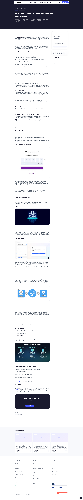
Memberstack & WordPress (19, 474)
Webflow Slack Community (55, 471)
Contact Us (35, 480)
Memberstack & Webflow (18, 471)
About (34, 472)
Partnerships (36, 478)
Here (36, 389)
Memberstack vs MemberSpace (37, 466)
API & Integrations (17, 466)
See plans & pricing (29, 405)
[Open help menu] (81, 498)
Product (30, 2)
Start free (37, 405)
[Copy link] (64, 53)
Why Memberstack (36, 463)
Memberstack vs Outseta (37, 465)
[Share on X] (53, 53)
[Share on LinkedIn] (55, 53)
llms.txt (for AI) (54, 479)
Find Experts (54, 63)
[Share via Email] (62, 53)
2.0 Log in (16, 479)
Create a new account (18, 477)
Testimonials (35, 462)
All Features (54, 59)
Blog (15, 8)
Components (53, 463)
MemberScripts (54, 465)
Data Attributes (54, 466)
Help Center (54, 66)
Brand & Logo (35, 477)
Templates (53, 462)
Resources (46, 2)
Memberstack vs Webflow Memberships (39, 468)
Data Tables (17, 468)
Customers (36, 2)
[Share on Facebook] (57, 53)
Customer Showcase (56, 60)
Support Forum (54, 474)
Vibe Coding (53, 460)
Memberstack (46, 268)
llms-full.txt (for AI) (54, 480)
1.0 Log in (16, 480)
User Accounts (17, 462)
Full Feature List (17, 460)
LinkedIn (34, 483)
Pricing (41, 2)
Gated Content (17, 463)
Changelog (34, 475)
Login (60, 2)
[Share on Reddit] (60, 53)
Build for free (65, 2)
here (18, 141)
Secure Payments (17, 465)
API (50, 2)
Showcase (34, 460)
